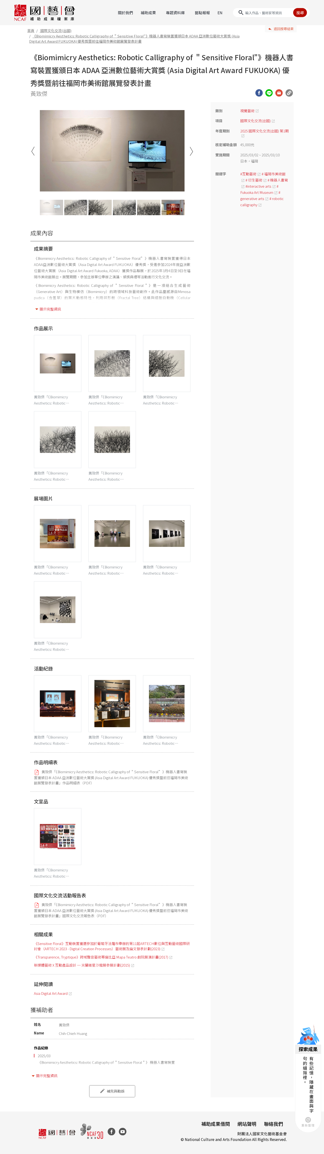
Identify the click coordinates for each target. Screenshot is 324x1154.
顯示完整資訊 (50, 309)
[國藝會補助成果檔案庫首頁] (45, 12)
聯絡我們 (273, 1123)
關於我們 (125, 12)
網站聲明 (246, 1123)
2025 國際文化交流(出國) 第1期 (264, 130)
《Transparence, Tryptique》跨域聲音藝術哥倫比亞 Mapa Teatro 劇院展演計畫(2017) (101, 956)
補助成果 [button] (148, 12)
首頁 (30, 30)
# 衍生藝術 (253, 179)
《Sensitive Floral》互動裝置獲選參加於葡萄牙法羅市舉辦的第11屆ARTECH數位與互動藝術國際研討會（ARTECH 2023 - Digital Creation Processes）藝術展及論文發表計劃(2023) (112, 946)
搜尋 (300, 12)
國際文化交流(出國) (55, 30)
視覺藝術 (247, 110)
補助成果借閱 (215, 1123)
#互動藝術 (248, 173)
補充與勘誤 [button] (116, 1091)
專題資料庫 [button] (175, 12)
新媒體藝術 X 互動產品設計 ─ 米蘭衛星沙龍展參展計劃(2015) (82, 965)
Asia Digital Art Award (51, 993)
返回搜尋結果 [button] (284, 28)
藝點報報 (202, 12)
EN (220, 12)
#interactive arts (258, 186)
